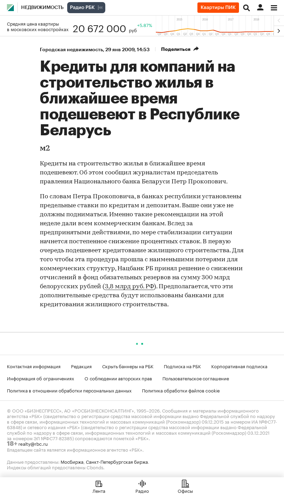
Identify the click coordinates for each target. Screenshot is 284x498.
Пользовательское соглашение (195, 377)
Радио (142, 490)
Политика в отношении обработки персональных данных (69, 390)
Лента (98, 490)
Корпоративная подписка (239, 365)
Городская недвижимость (71, 49)
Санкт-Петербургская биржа (117, 461)
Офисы (185, 490)
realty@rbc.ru (33, 443)
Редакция (81, 365)
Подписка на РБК (182, 365)
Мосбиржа (72, 461)
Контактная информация (34, 365)
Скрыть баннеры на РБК (127, 365)
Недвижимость (42, 7)
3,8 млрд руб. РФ (129, 287)
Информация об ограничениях (40, 377)
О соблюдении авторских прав (118, 377)
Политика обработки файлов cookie (181, 390)
